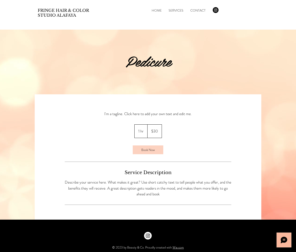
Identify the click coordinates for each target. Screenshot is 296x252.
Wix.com (178, 247)
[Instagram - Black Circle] (216, 10)
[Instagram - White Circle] (148, 236)
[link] (148, 149)
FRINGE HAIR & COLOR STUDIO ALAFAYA (63, 13)
